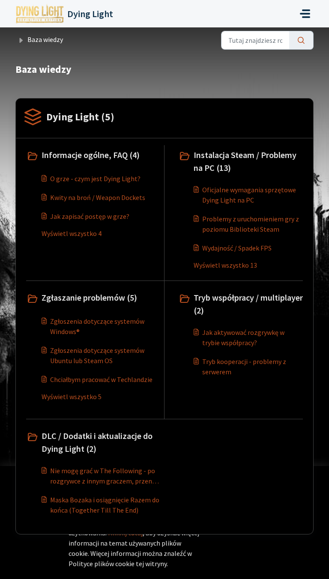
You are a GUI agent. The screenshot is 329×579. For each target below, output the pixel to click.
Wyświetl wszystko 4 (72, 233)
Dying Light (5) (80, 116)
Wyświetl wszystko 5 (72, 396)
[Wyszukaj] (301, 40)
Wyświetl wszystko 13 (225, 265)
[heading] (93, 156)
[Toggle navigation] (305, 13)
